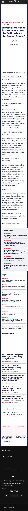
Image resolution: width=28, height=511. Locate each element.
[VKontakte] (21, 495)
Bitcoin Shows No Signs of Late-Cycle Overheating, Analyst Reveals (12, 357)
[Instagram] (17, 495)
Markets (18, 223)
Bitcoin (5, 22)
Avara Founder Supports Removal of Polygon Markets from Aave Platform (15, 267)
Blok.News (13, 22)
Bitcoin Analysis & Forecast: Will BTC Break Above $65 (21, 436)
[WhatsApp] (17, 48)
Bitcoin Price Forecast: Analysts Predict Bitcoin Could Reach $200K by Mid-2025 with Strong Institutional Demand (13, 378)
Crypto (20, 22)
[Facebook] (6, 48)
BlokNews (16, 41)
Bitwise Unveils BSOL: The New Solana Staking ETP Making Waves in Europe (12, 367)
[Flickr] (13, 495)
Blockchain (8, 223)
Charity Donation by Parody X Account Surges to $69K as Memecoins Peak (12, 388)
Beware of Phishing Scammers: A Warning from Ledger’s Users (14, 259)
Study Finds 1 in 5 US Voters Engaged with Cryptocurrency (15, 236)
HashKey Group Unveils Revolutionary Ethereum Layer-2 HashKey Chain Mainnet (14, 252)
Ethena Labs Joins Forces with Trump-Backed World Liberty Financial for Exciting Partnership (13, 320)
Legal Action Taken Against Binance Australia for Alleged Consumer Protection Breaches (13, 398)
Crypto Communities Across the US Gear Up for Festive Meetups (13, 313)
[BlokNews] (10, 41)
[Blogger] (6, 495)
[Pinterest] (13, 48)
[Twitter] (10, 48)
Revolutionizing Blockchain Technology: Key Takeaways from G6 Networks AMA (14, 243)
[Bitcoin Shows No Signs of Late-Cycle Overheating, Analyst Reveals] (14, 344)
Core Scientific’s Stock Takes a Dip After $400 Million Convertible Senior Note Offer (7, 439)
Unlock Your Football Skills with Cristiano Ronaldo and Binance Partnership (13, 327)
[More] (21, 48)
